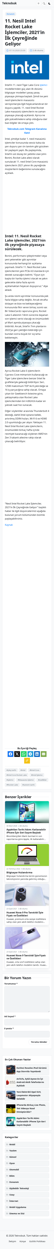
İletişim (12, 1241)
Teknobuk (9, 3)
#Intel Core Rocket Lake (16, 775)
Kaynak (9, 524)
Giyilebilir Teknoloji (19, 1188)
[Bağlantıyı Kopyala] (27, 761)
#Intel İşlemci (36, 775)
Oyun (12, 1163)
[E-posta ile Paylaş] (44, 754)
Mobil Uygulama (17, 1207)
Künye (23, 1241)
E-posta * (9, 1028)
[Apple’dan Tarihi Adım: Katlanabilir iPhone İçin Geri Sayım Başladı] (27, 812)
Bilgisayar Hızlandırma (19, 872)
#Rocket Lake (12, 784)
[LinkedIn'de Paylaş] (37, 754)
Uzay (11, 1194)
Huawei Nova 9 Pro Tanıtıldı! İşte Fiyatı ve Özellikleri (24, 914)
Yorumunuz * (11, 983)
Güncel (12, 1157)
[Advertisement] (27, 204)
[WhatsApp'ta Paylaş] (24, 754)
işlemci (43, 85)
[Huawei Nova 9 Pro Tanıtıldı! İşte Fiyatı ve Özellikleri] (27, 895)
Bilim (12, 1175)
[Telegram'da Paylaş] (30, 754)
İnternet (13, 1201)
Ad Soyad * (10, 1016)
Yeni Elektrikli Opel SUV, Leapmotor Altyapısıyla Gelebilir (29, 1095)
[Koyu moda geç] (49, 3)
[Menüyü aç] (38, 3)
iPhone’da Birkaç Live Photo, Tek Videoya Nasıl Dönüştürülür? (31, 1108)
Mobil (12, 1144)
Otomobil (14, 1169)
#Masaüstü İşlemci (26, 780)
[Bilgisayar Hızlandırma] (27, 855)
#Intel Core (34, 770)
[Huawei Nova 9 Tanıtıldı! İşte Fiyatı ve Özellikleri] (27, 938)
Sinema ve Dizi (16, 1213)
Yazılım (13, 1150)
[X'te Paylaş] (17, 754)
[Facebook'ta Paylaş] (10, 754)
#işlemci (9, 780)
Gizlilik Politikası (37, 1241)
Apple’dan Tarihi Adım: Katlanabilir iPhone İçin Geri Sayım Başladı (26, 831)
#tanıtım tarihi (28, 784)
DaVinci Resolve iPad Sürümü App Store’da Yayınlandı (32, 1070)
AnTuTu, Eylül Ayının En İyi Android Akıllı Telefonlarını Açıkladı (30, 1082)
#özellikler (42, 780)
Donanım (11, 14)
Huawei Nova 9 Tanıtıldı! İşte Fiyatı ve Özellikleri (26, 957)
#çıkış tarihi (11, 770)
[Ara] (44, 3)
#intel (22, 770)
